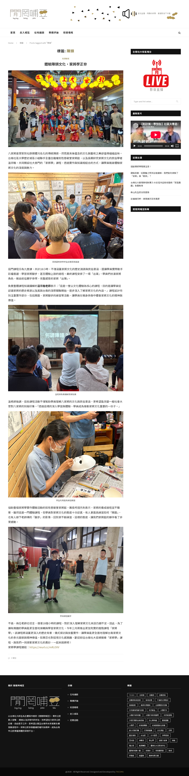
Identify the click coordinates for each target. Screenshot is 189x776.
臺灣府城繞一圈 (135, 750)
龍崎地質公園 (154, 755)
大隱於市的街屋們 (152, 715)
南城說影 (132, 705)
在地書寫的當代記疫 (136, 710)
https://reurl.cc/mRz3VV (44, 647)
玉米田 (131, 740)
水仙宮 (143, 735)
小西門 (131, 725)
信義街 (151, 695)
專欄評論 (54, 32)
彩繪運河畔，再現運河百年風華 (145, 198)
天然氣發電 (168, 715)
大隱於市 (163, 710)
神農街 (141, 740)
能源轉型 (142, 745)
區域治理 (149, 700)
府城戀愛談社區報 (158, 725)
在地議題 (39, 32)
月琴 (170, 730)
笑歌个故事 (163, 740)
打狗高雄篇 (148, 730)
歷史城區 (132, 735)
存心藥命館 (153, 720)
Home (10, 42)
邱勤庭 (131, 755)
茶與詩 (148, 750)
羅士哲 (131, 745)
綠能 (173, 740)
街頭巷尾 (68, 32)
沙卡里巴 (154, 735)
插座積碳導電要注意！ (141, 166)
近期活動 (74, 720)
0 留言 (13, 658)
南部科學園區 (145, 705)
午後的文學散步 (162, 700)
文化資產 (160, 730)
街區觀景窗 (159, 750)
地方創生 (152, 710)
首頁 (12, 32)
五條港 (141, 695)
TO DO (131, 695)
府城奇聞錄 (143, 725)
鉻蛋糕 (141, 755)
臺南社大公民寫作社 (158, 745)
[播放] (134, 145)
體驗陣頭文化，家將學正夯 (65, 64)
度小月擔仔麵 (134, 730)
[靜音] (172, 145)
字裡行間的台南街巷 (136, 720)
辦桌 (170, 750)
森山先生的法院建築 (140, 192)
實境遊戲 (165, 720)
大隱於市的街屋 (135, 715)
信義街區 (162, 695)
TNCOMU (120, 771)
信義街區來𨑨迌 (135, 700)
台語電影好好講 (161, 705)
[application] (156, 135)
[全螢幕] (177, 145)
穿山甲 (151, 740)
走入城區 (25, 32)
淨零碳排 (165, 735)
